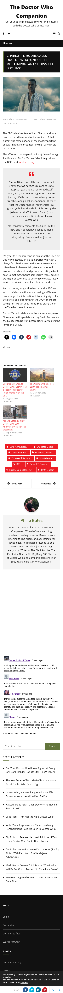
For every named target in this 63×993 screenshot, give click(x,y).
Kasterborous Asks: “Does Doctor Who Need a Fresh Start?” (31, 806)
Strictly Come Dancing (20, 469)
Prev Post (17, 483)
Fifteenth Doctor (43, 452)
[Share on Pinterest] (44, 989)
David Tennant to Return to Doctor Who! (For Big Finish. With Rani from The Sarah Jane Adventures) (32, 853)
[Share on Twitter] (31, 989)
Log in (6, 916)
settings (24, 982)
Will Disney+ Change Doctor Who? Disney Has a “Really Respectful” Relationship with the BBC (15, 389)
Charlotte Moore (45, 446)
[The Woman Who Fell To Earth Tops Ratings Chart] (42, 375)
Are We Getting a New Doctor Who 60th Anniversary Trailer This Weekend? (14, 425)
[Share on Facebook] (25, 989)
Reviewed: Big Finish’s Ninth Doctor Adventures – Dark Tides (33, 879)
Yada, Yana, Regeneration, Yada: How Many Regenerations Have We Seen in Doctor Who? (31, 827)
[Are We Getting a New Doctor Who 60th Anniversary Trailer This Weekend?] (15, 412)
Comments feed (12, 933)
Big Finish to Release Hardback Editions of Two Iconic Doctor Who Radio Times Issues (31, 839)
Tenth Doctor (47, 469)
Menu (8, 43)
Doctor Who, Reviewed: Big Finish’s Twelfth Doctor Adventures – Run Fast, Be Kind (29, 794)
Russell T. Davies (38, 464)
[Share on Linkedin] (38, 989)
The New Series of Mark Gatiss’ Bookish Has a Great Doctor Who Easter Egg (31, 782)
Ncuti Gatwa (45, 458)
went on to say (26, 162)
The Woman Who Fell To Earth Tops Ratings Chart (42, 386)
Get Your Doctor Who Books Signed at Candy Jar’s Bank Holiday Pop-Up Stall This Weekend (31, 770)
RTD (18, 464)
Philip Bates (51, 119)
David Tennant (18, 452)
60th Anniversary (18, 446)
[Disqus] (31, 615)
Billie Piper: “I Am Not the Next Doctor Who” (30, 816)
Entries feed (9, 925)
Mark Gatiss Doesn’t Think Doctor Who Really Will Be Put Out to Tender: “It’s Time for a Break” (32, 867)
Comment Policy (12, 962)
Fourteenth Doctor (20, 458)
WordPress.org (11, 941)
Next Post (46, 483)
